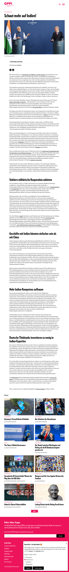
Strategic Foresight (8, 551)
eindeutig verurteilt (36, 160)
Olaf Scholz (14, 377)
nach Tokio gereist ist (19, 102)
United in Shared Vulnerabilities (15, 504)
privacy (31, 551)
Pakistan (38, 147)
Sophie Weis (9, 507)
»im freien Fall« (50, 218)
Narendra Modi (37, 107)
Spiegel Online (40, 389)
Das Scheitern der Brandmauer (45, 419)
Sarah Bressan (40, 481)
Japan (11, 102)
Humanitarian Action (8, 556)
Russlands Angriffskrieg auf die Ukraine (34, 74)
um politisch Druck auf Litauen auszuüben (29, 225)
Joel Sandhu (17, 507)
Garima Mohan (19, 61)
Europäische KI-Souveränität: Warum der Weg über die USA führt (18, 477)
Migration (6, 559)
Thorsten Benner (11, 421)
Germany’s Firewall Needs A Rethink (16, 419)
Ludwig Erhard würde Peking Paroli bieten (49, 504)
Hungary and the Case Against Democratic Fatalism (49, 477)
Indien (46, 114)
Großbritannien (54, 187)
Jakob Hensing (21, 481)
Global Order (7, 554)
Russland (21, 142)
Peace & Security (8, 562)
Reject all (28, 568)
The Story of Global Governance (15, 445)
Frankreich (15, 189)
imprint (38, 551)
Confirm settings (38, 568)
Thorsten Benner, (13, 61)
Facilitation (6, 548)
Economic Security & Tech (9, 546)
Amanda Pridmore (11, 447)
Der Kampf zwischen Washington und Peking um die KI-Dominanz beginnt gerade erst (47, 447)
